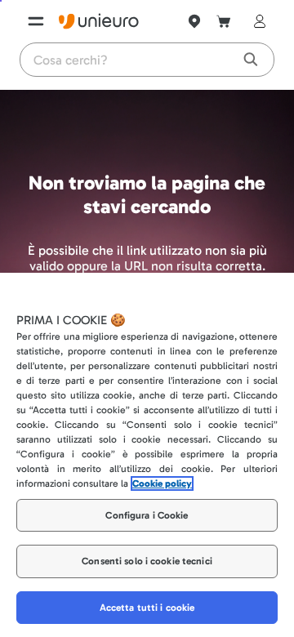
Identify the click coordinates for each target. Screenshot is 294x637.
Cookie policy (162, 483)
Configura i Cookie (146, 515)
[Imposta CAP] (194, 21)
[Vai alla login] (256, 21)
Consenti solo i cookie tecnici (147, 561)
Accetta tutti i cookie (147, 607)
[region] (147, 455)
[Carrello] (224, 21)
